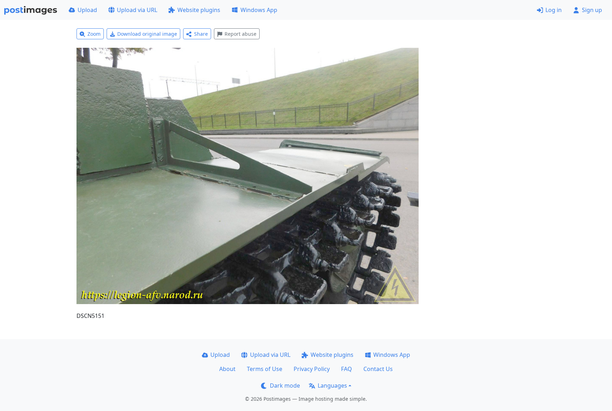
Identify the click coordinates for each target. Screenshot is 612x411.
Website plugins (198, 10)
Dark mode (285, 385)
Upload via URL (137, 10)
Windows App (258, 10)
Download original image (147, 33)
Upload (87, 10)
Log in (553, 10)
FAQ (346, 369)
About (227, 369)
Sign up (592, 10)
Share (201, 33)
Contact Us (378, 369)
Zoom (94, 33)
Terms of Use (264, 369)
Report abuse (240, 33)
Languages (332, 385)
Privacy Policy (312, 369)
